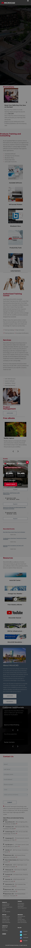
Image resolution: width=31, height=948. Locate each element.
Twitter (25, 934)
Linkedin (25, 931)
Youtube (25, 940)
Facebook (25, 937)
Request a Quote (10, 484)
